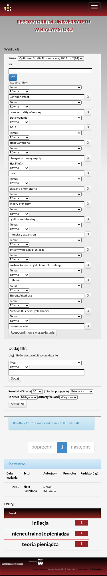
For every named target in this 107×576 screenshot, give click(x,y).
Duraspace (83, 569)
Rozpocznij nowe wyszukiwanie (32, 332)
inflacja (40, 523)
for (10, 64)
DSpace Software (40, 569)
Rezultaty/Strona (20, 391)
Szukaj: (13, 58)
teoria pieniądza (40, 544)
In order (14, 397)
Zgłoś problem (96, 569)
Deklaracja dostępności (12, 564)
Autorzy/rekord (48, 397)
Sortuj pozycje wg (58, 391)
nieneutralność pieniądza (40, 534)
